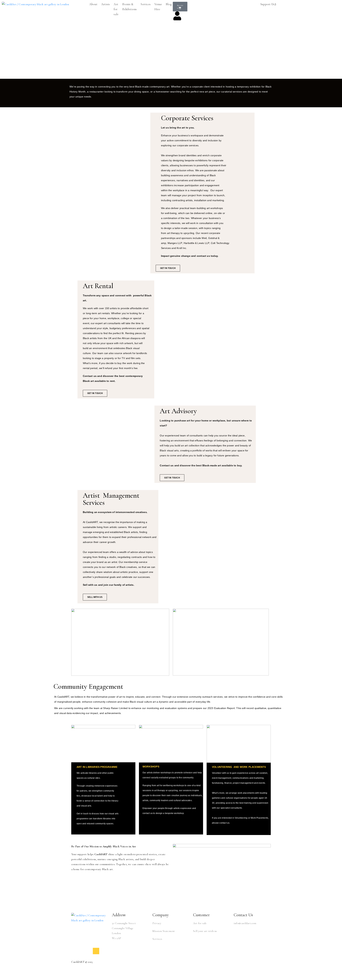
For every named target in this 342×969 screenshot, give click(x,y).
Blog (169, 4)
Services (146, 4)
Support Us (267, 4)
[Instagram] (89, 951)
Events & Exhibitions (129, 6)
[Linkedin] (96, 951)
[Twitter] (74, 951)
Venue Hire (158, 6)
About (93, 4)
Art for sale (116, 9)
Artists (105, 4)
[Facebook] (81, 951)
